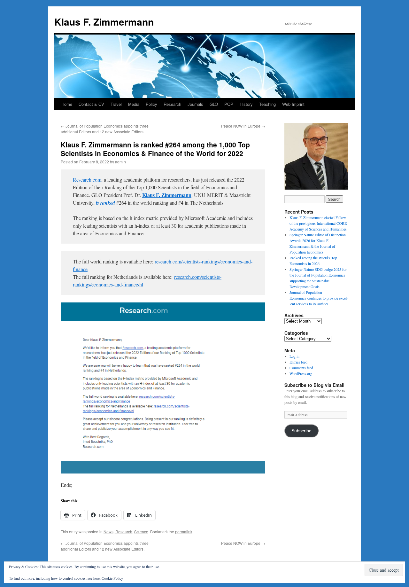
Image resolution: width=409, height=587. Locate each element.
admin (120, 161)
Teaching (267, 104)
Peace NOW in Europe (243, 126)
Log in (294, 356)
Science (141, 531)
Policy (151, 104)
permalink (183, 531)
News (108, 531)
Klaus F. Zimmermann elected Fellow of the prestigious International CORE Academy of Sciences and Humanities (318, 223)
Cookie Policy (112, 578)
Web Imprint (293, 104)
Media (133, 104)
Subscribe (301, 430)
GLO (214, 104)
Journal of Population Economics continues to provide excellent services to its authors (318, 298)
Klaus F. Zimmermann (104, 21)
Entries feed (298, 361)
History (246, 104)
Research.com (87, 179)
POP (228, 104)
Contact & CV (91, 104)
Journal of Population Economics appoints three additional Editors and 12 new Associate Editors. (105, 128)
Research (172, 104)
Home (66, 104)
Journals (195, 104)
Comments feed (301, 367)
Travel (116, 104)
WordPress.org (300, 373)
